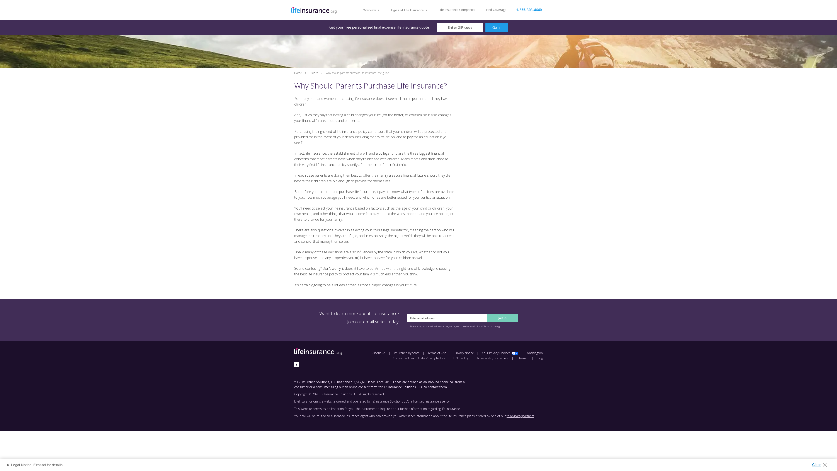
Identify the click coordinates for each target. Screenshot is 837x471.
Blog (540, 358)
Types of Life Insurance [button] (407, 10)
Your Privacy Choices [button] (496, 353)
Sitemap (523, 358)
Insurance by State (407, 353)
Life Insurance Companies (457, 10)
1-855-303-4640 (529, 9)
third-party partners (520, 416)
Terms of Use (437, 353)
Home (298, 73)
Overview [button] (369, 10)
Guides (314, 73)
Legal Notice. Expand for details (37, 465)
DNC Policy (460, 358)
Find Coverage (496, 10)
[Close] (821, 463)
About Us (379, 353)
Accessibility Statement (492, 358)
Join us (502, 318)
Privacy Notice (464, 353)
